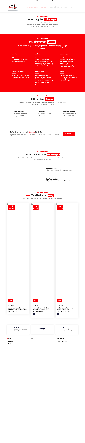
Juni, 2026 (60, 207)
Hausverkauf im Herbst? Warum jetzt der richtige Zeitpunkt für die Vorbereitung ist (17, 309)
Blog (65, 7)
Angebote (52, 7)
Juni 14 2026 (60, 306)
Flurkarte (37, 54)
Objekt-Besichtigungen (69, 111)
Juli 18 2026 (35, 306)
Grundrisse (15, 54)
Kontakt (71, 7)
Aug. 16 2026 (11, 306)
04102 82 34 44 (68, 134)
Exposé (62, 71)
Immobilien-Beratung (20, 111)
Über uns (59, 7)
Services (43, 7)
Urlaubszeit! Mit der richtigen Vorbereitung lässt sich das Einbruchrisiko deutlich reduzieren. (42, 309)
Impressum (11, 341)
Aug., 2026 (11, 207)
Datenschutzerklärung (63, 341)
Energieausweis (39, 71)
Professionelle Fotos (18, 71)
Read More (35, 314)
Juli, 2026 (35, 207)
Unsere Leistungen (32, 7)
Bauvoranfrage (64, 54)
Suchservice (41, 111)
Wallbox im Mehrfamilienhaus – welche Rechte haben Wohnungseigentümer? (65, 309)
